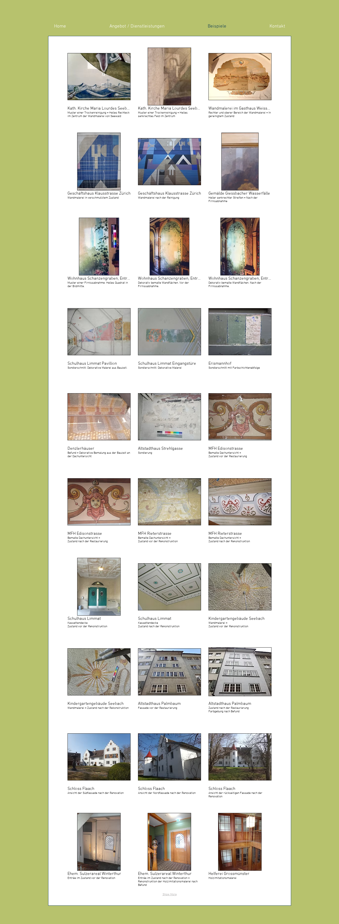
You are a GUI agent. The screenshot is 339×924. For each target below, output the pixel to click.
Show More (170, 894)
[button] (99, 86)
